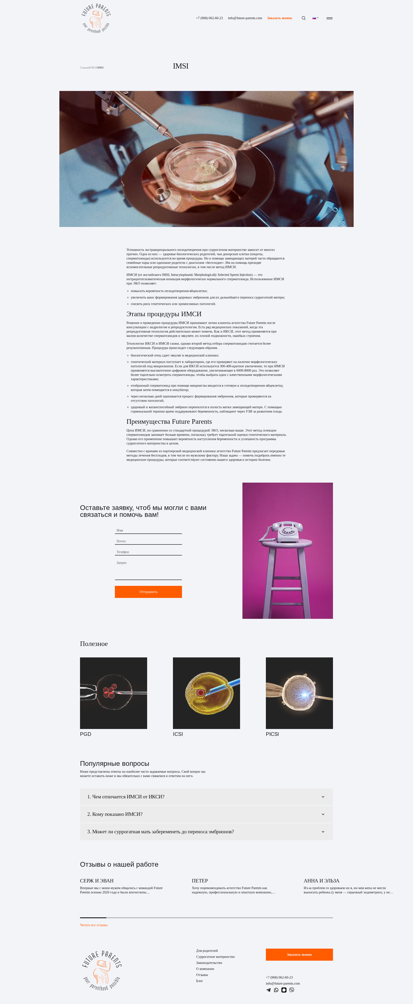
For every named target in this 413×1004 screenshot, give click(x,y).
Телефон (123, 552)
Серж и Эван (96, 881)
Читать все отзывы (94, 925)
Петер (200, 881)
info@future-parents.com (245, 18)
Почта (121, 541)
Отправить (148, 592)
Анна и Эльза (321, 881)
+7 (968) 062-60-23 (209, 18)
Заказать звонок (279, 18)
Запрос (122, 563)
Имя (120, 530)
